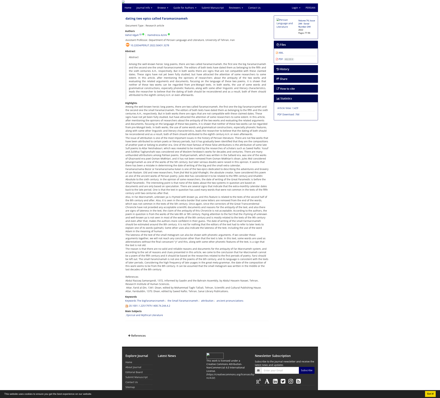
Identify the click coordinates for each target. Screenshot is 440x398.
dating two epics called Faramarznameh (156, 18)
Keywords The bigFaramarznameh (144, 300)
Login (295, 7)
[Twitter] (284, 381)
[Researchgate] (259, 381)
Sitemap (130, 387)
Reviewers (235, 7)
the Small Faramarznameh (183, 300)
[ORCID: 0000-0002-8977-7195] (143, 34)
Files (282, 45)
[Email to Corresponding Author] (140, 34)
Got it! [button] (430, 394)
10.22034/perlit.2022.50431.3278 (149, 45)
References (138, 336)
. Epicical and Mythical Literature (144, 315)
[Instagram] (291, 381)
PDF (285, 59)
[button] (93, 394)
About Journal (133, 367)
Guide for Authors (184, 7)
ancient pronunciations (230, 300)
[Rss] (298, 381)
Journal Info (143, 7)
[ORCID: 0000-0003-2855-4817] (169, 34)
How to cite (287, 89)
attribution (207, 300)
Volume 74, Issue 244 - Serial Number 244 (306, 23)
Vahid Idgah (132, 35)
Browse (162, 7)
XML (280, 52)
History (284, 69)
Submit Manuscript (213, 7)
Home (128, 7)
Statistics (286, 98)
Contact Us (254, 7)
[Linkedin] (276, 381)
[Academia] (267, 381)
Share (283, 79)
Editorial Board (134, 372)
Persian (310, 7)
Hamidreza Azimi (157, 35)
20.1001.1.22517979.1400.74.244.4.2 (149, 305)
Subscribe (306, 370)
